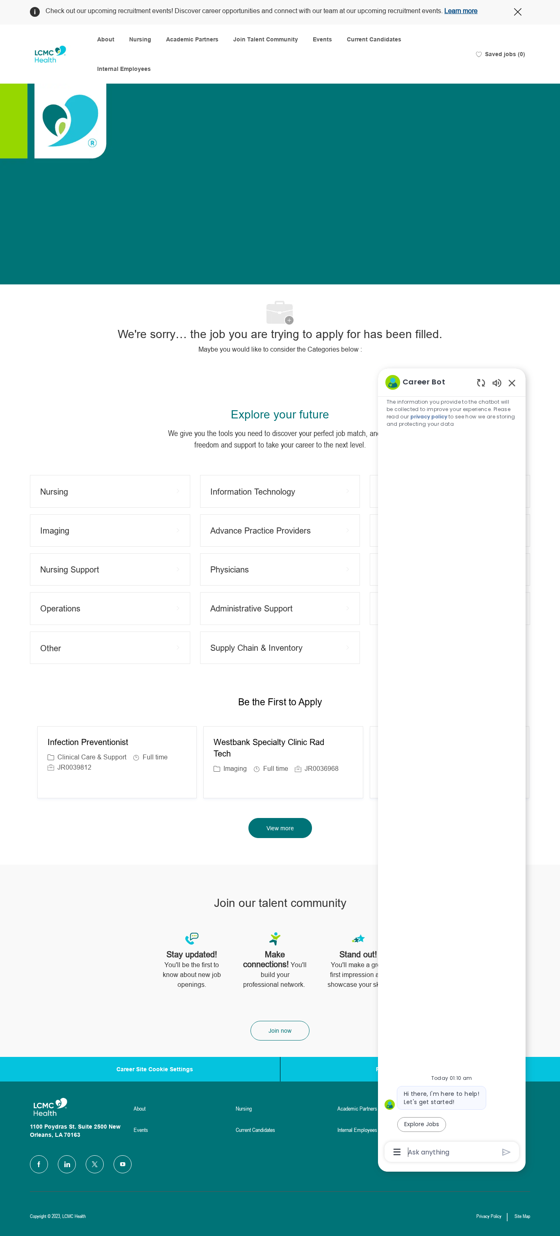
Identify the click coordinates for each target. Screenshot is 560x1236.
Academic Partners (192, 39)
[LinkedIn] (67, 1164)
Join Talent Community (265, 39)
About (105, 39)
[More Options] (397, 1152)
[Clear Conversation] (481, 382)
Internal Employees (124, 69)
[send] (506, 1152)
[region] (452, 766)
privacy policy (428, 416)
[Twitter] (95, 1164)
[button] (280, 828)
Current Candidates (374, 39)
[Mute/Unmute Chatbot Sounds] (497, 383)
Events (322, 39)
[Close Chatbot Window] (512, 383)
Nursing (140, 39)
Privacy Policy (488, 1216)
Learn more (461, 10)
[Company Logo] (50, 54)
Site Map (522, 1216)
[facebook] (39, 1164)
